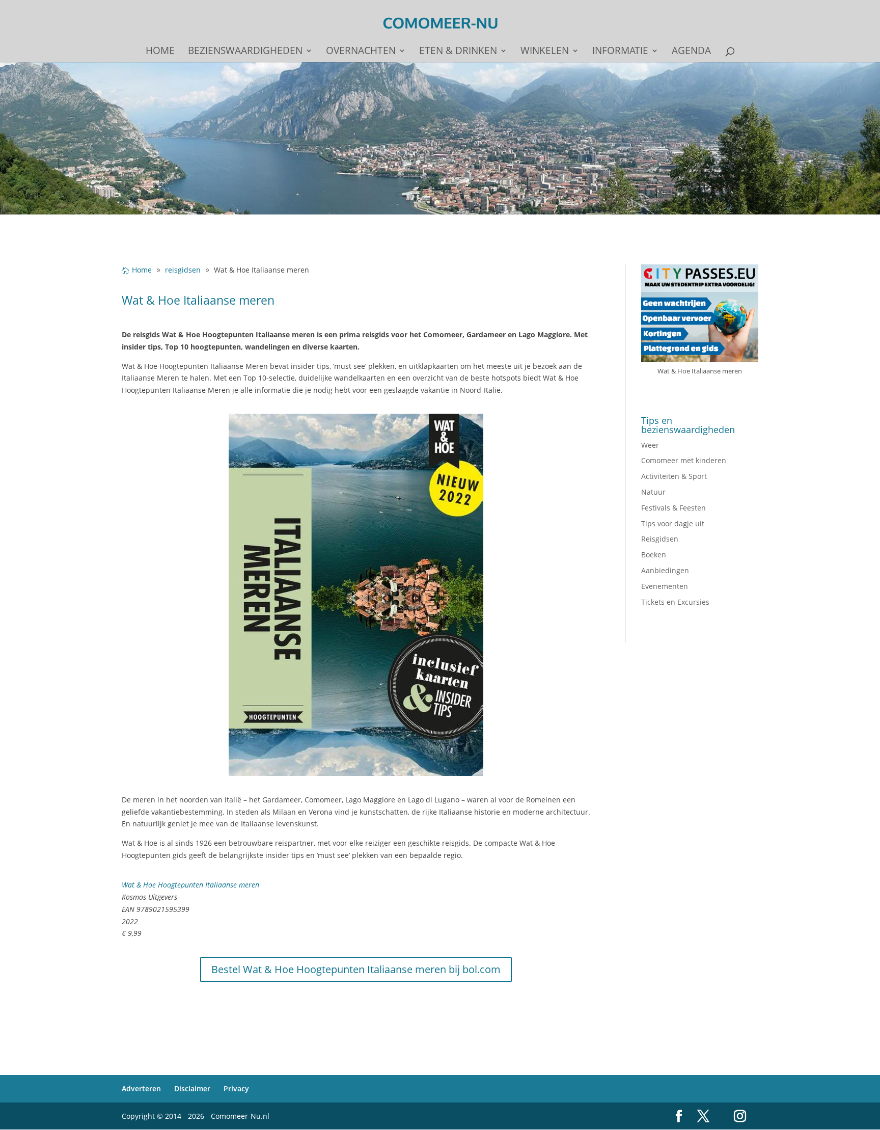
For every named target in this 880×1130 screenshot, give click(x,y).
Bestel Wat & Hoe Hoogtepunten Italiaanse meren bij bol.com (356, 969)
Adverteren (141, 1088)
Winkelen (544, 52)
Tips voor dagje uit (672, 523)
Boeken (653, 554)
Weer (650, 445)
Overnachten (361, 52)
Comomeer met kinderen (683, 460)
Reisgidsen (659, 539)
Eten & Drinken (458, 52)
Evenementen (664, 586)
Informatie (620, 52)
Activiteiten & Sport (674, 476)
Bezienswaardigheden (245, 52)
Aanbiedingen (665, 570)
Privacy (236, 1088)
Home (160, 52)
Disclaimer (192, 1088)
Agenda (691, 52)
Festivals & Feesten (673, 508)
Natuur (653, 492)
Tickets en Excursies (675, 602)
